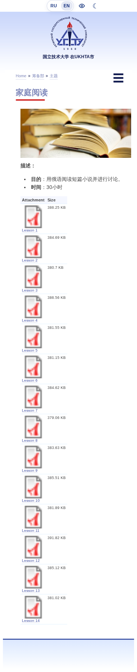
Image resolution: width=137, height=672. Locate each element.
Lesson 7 (30, 410)
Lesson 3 (30, 290)
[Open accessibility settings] (82, 6)
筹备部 (38, 76)
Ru (53, 5)
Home (21, 76)
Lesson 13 (31, 591)
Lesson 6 (30, 380)
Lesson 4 (30, 320)
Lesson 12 (31, 560)
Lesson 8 (30, 440)
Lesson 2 (30, 260)
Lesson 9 (30, 470)
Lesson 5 (30, 350)
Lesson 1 (30, 230)
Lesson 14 (31, 621)
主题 (54, 76)
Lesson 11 (30, 530)
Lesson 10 (31, 500)
